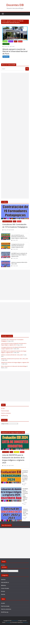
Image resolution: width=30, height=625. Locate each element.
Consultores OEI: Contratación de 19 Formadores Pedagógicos (14, 225)
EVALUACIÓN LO (5, 582)
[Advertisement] (15, 136)
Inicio (16, 41)
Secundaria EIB (6, 43)
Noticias (20, 41)
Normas (3, 591)
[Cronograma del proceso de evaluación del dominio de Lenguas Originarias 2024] (5, 247)
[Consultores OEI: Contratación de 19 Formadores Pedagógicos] (15, 211)
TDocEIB (12, 46)
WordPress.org (4, 415)
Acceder (3, 408)
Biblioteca (11, 41)
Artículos (5, 41)
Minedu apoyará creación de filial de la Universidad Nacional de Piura (15, 51)
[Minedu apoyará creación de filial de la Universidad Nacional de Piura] (15, 33)
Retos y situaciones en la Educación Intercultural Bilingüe (14, 366)
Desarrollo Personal (7, 221)
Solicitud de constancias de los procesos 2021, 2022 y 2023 (14, 358)
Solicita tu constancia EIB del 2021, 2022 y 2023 (19, 263)
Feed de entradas (5, 411)
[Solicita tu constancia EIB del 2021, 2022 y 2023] (5, 264)
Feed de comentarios (6, 413)
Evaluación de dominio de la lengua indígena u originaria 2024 (15, 362)
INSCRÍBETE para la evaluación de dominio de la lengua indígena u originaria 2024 (19, 255)
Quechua (3, 579)
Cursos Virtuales (5, 588)
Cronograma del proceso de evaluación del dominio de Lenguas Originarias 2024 (17, 246)
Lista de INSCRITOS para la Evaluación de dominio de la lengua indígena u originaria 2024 (19, 236)
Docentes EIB (15, 5)
